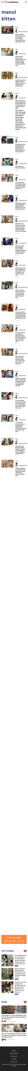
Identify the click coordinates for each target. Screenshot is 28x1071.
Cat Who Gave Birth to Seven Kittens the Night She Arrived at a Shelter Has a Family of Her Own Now (20, 471)
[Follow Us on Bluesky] (18, 941)
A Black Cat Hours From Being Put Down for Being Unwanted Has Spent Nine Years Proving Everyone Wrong (20, 249)
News (16, 27)
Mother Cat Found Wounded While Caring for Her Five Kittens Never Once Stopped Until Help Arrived (20, 973)
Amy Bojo (26, 31)
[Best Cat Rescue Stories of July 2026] (7, 162)
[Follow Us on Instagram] (14, 941)
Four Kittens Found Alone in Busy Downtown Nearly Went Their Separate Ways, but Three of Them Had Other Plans (20, 337)
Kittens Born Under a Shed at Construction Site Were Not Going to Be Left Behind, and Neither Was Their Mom (20, 382)
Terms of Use (14, 1062)
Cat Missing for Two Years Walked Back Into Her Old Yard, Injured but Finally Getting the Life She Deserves (13, 1017)
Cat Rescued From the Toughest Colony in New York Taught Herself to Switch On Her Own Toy (20, 185)
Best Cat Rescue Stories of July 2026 (20, 167)
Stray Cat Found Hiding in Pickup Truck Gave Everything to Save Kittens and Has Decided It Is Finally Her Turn (14, 1035)
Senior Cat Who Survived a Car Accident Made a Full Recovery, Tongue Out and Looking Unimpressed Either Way (20, 61)
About (14, 1051)
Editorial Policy (14, 1053)
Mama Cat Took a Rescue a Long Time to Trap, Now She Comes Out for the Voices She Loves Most (20, 293)
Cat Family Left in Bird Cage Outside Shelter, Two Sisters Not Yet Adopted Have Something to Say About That (20, 449)
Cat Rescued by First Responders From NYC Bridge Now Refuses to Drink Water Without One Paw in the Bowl (20, 148)
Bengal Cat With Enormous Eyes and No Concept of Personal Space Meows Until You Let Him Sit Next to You (20, 38)
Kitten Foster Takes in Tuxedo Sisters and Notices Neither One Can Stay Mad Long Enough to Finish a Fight (20, 104)
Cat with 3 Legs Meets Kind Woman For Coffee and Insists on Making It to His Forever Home (20, 83)
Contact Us (14, 1056)
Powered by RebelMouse (24, 3)
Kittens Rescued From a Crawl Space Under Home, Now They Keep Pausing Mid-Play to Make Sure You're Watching (20, 227)
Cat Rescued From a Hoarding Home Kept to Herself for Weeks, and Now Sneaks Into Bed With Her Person (20, 315)
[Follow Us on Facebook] (6, 941)
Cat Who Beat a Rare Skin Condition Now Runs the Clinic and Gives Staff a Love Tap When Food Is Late (20, 271)
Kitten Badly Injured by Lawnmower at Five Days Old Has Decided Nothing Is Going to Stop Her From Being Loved (20, 959)
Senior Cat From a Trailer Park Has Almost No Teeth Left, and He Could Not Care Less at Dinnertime (20, 360)
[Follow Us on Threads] (22, 941)
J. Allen (19, 53)
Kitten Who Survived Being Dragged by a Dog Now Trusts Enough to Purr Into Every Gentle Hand (20, 206)
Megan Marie (21, 31)
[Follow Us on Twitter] (10, 941)
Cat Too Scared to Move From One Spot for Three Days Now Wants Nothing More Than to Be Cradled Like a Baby (20, 404)
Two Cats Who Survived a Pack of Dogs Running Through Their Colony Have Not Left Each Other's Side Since (20, 427)
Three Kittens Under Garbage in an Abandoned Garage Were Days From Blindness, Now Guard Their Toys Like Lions (20, 987)
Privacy (14, 1059)
